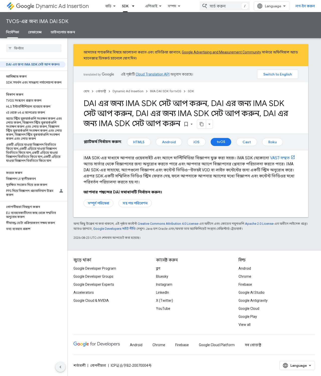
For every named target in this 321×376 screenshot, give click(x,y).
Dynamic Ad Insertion (62, 6)
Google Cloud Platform (217, 345)
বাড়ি (108, 6)
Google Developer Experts (93, 284)
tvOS (221, 141)
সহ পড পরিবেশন (135, 203)
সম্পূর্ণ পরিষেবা (98, 203)
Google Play (247, 317)
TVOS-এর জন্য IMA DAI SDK (37, 21)
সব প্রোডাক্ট (253, 345)
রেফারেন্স (35, 32)
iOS (196, 142)
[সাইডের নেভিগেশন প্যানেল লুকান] (60, 367)
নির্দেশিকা (12, 32)
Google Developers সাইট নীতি (114, 229)
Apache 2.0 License (259, 223)
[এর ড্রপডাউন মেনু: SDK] (135, 6)
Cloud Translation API (153, 74)
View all (244, 325)
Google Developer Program (94, 268)
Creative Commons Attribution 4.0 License (168, 223)
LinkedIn (162, 292)
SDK (125, 6)
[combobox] (225, 6)
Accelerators (83, 292)
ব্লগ (158, 268)
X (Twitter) (164, 300)
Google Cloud (248, 309)
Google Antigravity (253, 300)
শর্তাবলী (79, 365)
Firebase (245, 284)
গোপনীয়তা (98, 365)
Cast (247, 142)
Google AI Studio (251, 292)
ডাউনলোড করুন (63, 32)
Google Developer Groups (93, 276)
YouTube (163, 309)
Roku (272, 142)
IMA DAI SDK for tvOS (165, 91)
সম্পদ (172, 6)
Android (169, 142)
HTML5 (138, 142)
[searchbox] (33, 48)
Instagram (164, 284)
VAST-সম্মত (280, 158)
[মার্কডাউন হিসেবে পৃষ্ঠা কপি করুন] (201, 124)
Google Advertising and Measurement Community (221, 52)
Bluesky (162, 276)
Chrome (244, 276)
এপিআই (151, 6)
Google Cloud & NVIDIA (91, 300)
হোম (86, 91)
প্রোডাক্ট (101, 91)
